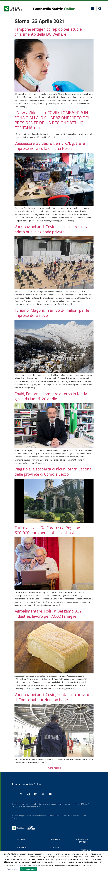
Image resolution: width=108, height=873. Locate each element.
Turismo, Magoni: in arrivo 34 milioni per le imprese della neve (51, 312)
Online (69, 8)
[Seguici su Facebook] (15, 794)
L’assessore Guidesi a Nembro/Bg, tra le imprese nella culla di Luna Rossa (49, 145)
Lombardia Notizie (48, 8)
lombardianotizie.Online (26, 784)
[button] (92, 8)
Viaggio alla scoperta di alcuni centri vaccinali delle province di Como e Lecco (53, 471)
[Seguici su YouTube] (51, 794)
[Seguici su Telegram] (29, 794)
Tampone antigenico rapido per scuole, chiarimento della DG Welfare (48, 31)
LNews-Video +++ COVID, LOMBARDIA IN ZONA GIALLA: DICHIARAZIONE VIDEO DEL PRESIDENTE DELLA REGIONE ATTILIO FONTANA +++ (52, 120)
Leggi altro (86, 865)
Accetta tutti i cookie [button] (28, 869)
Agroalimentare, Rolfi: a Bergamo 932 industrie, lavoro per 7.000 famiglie (48, 613)
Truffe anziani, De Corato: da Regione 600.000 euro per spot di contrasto (47, 530)
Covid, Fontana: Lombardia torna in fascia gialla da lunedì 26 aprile (50, 396)
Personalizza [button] (12, 869)
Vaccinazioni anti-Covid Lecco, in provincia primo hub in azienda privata (51, 229)
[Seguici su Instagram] (36, 794)
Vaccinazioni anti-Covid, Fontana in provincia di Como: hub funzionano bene (53, 697)
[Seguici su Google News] (44, 794)
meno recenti (53, 767)
